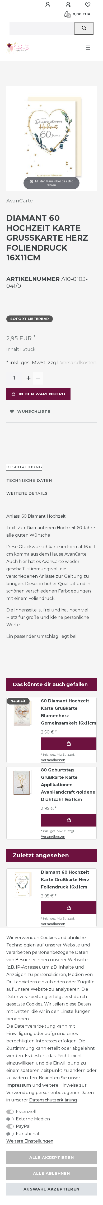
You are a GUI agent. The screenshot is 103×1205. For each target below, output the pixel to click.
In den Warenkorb (42, 394)
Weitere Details (27, 493)
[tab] (24, 467)
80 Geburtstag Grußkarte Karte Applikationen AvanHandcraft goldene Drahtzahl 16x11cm (68, 784)
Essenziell (26, 1111)
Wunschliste (33, 411)
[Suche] (83, 28)
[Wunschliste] (88, 4)
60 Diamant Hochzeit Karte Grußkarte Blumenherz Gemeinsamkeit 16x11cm (68, 712)
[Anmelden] (48, 4)
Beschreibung (24, 467)
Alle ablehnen (51, 1173)
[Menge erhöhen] (28, 378)
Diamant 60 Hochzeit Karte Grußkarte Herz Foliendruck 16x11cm (65, 880)
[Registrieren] (69, 4)
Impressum (18, 1085)
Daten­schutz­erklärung (53, 1099)
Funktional (27, 1133)
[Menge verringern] (38, 378)
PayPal (23, 1126)
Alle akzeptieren (51, 1157)
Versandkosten (78, 362)
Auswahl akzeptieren (51, 1189)
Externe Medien (33, 1118)
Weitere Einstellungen (29, 1141)
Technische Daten (29, 480)
